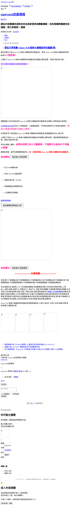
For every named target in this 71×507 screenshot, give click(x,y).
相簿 (5, 35)
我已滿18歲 (4, 503)
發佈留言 (3, 396)
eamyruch (4, 359)
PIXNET (22, 479)
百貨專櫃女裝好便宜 (7, 126)
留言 (20, 371)
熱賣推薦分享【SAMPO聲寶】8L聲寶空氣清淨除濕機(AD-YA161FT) (29, 344)
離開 (11, 503)
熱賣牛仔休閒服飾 (54, 292)
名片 (5, 40)
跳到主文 (4, 19)
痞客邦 (15, 371)
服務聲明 (53, 479)
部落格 (6, 37)
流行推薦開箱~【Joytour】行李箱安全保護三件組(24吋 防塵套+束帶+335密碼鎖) (33, 349)
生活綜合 (16, 32)
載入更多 (3, 384)
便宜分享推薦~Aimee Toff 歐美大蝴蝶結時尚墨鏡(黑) (30, 47)
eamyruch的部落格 (13, 14)
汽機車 (15, 377)
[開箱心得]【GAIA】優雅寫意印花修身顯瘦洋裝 (22, 347)
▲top (3, 380)
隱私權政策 (46, 479)
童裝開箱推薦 (6, 200)
